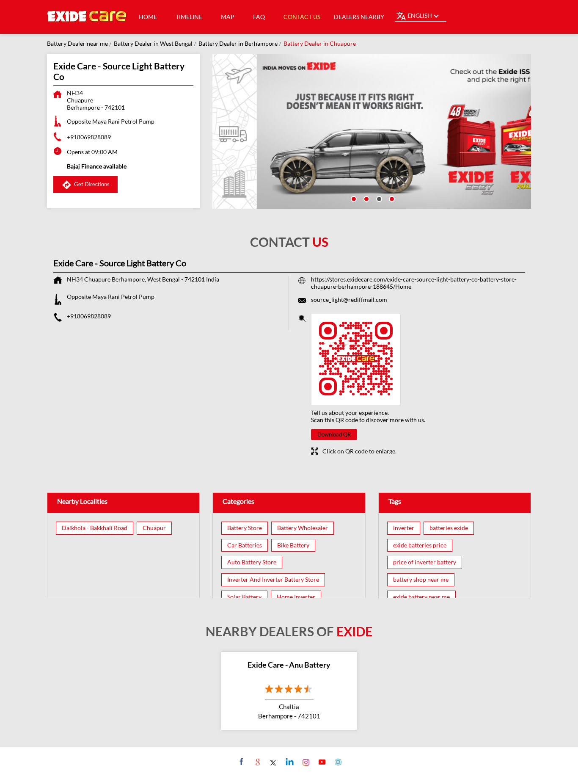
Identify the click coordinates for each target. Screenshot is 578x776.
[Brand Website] (337, 762)
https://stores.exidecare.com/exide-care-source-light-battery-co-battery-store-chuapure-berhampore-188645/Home (414, 283)
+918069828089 (89, 137)
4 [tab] (391, 198)
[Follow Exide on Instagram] (305, 762)
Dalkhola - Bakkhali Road (94, 528)
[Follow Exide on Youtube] (321, 762)
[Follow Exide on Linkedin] (288, 762)
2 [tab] (365, 198)
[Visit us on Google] (256, 762)
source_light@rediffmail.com (349, 299)
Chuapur (154, 528)
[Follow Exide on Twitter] (272, 762)
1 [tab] (353, 198)
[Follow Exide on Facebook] (240, 762)
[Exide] (87, 16)
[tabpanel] (371, 131)
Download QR (334, 434)
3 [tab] (378, 198)
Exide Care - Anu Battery (289, 664)
